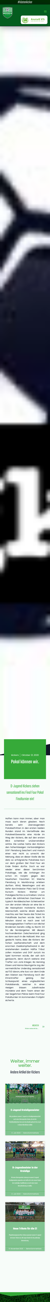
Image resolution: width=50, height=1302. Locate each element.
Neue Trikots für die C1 (25, 1229)
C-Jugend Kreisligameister (25, 1110)
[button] (45, 11)
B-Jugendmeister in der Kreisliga (25, 1169)
